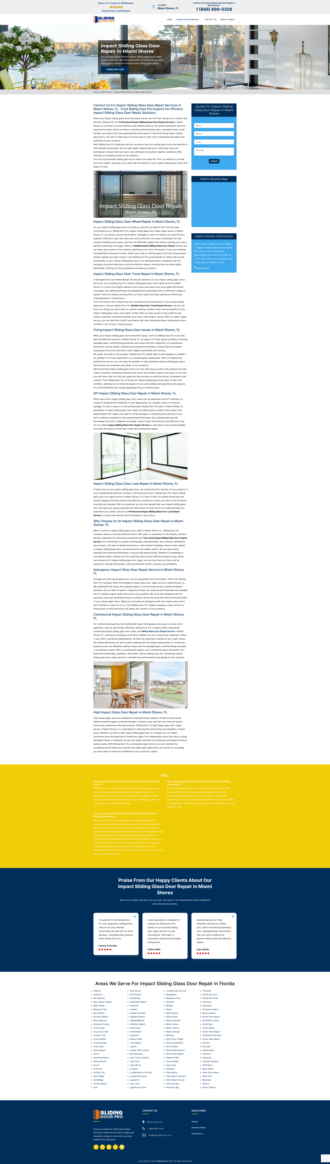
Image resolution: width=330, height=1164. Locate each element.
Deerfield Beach (101, 1057)
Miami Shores (106, 92)
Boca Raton (99, 1013)
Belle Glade (98, 1005)
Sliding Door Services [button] (187, 19)
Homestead (135, 1031)
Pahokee (170, 1068)
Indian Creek (136, 1039)
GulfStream (135, 998)
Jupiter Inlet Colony (139, 1050)
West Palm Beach (210, 1072)
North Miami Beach (175, 1050)
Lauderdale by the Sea (141, 1072)
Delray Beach (99, 1061)
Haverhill (134, 1005)
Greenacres (135, 990)
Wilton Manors (209, 1087)
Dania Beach (99, 1050)
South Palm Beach (211, 1031)
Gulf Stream (135, 994)
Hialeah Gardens (138, 1013)
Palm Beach (171, 1072)
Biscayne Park (100, 1009)
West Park (207, 1076)
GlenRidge (98, 1080)
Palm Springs (172, 1083)
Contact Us (210, 19)
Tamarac (206, 1054)
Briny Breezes (100, 1020)
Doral (96, 1065)
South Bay (207, 1024)
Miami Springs (173, 1031)
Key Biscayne (136, 1054)
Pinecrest (206, 1002)
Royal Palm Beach (211, 1016)
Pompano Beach (210, 1009)
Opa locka (171, 1065)
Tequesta (206, 1057)
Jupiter (133, 1046)
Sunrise (205, 1042)
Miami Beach (172, 1013)
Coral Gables (99, 1039)
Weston (206, 1083)
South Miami (208, 1028)
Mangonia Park (173, 998)
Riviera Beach (209, 1013)
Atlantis (97, 990)
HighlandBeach (137, 1020)
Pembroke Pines (210, 998)
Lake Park (134, 1061)
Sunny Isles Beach (211, 1039)
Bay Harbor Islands (102, 1002)
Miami (169, 1009)
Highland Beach (137, 1016)
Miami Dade (172, 1016)
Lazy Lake (135, 1083)
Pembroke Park (209, 994)
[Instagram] (102, 1147)
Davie (96, 1054)
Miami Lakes (172, 1024)
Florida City (99, 1072)
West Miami (208, 1068)
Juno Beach (135, 1042)
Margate (170, 1002)
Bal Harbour (99, 998)
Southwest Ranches (211, 1035)
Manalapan (171, 994)
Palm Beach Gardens (176, 1076)
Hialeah (133, 1009)
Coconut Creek (100, 1031)
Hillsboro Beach (137, 1024)
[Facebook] (96, 1147)
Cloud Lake (99, 1028)
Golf (95, 1087)
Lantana (134, 1068)
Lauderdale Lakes (138, 1076)
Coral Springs (100, 1042)
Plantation (207, 1005)
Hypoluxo (134, 1035)
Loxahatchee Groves (176, 990)
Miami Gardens (173, 1020)
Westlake (206, 1080)
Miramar (170, 1035)
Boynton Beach (100, 1016)
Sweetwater (208, 1050)
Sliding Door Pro (165, 1161)
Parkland (206, 990)
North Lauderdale (174, 1042)
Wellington (207, 1065)
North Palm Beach (175, 1054)
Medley (169, 1005)
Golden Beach (100, 1083)
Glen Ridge (98, 1076)
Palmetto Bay (172, 1087)
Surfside (206, 1046)
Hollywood (135, 1028)
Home (169, 19)
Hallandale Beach (138, 1002)
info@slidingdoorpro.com (159, 1135)
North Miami (172, 1046)
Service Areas (227, 19)
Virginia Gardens (210, 1061)
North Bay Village (174, 1039)
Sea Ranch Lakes (210, 1020)
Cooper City (99, 1035)
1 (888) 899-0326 (214, 9)
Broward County (101, 1024)
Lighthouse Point (138, 1087)
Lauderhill (134, 1080)
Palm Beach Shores (175, 1080)
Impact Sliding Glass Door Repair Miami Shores (133, 92)
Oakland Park (172, 1057)
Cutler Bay (98, 1046)
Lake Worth (135, 1065)
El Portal (97, 1068)
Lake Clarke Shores (139, 1057)
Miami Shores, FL (168, 8)
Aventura (97, 994)
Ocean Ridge (172, 1061)
